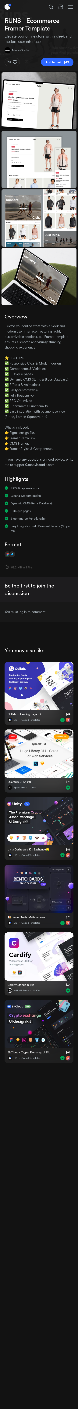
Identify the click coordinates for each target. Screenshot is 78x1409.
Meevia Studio (20, 50)
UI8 (15, 720)
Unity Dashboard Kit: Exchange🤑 (28, 849)
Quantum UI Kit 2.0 (19, 782)
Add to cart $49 (57, 62)
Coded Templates (30, 720)
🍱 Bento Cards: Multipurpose (26, 917)
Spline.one (19, 787)
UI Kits (32, 787)
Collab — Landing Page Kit (24, 714)
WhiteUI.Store (21, 990)
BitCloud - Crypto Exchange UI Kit (29, 1052)
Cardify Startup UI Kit (21, 985)
